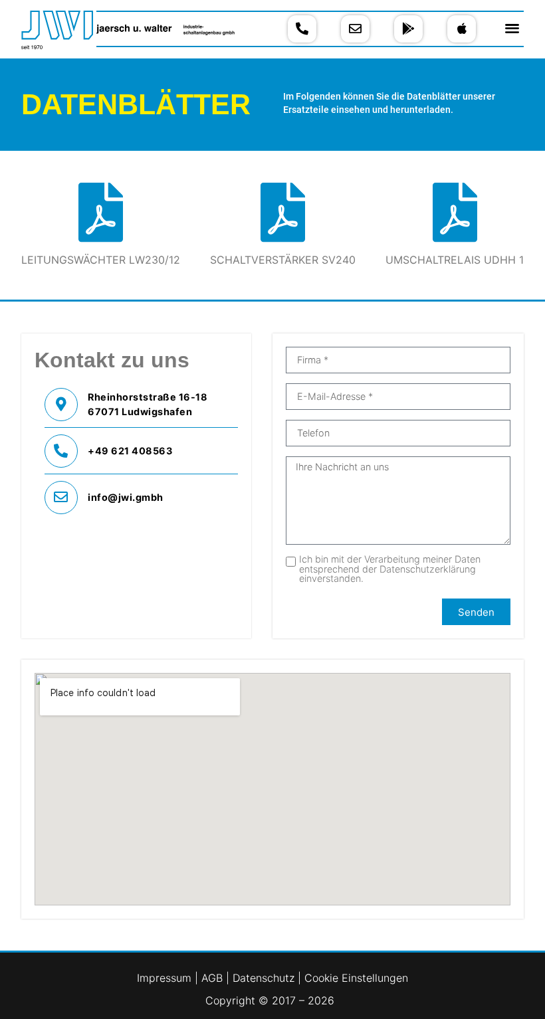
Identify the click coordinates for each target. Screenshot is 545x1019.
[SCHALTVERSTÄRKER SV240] (282, 212)
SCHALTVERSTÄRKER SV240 (283, 259)
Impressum (166, 977)
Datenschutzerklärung (428, 569)
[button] (512, 27)
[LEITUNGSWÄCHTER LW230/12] (100, 212)
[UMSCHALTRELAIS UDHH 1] (455, 212)
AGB (213, 977)
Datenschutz (263, 977)
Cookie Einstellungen (356, 977)
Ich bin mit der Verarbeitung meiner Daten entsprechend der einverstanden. (390, 569)
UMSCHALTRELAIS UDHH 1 (454, 259)
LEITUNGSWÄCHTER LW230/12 (100, 259)
